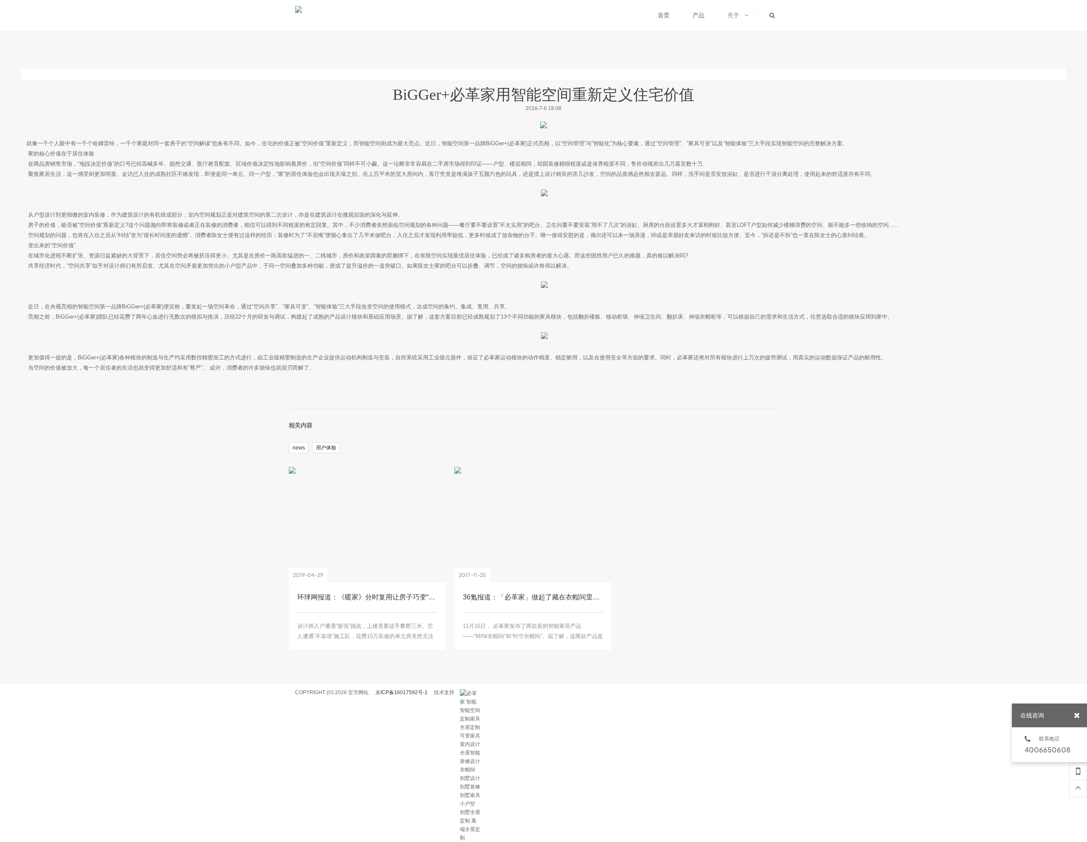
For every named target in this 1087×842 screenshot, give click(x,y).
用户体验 (326, 448)
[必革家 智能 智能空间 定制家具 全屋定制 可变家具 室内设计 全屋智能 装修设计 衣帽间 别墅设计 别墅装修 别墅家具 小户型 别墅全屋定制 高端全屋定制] (470, 693)
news (299, 448)
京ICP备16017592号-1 (401, 692)
